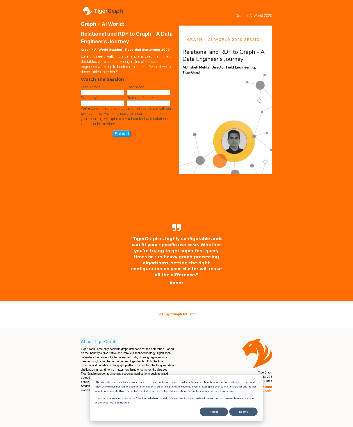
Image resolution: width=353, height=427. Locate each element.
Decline (243, 411)
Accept (214, 411)
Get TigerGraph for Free (176, 314)
